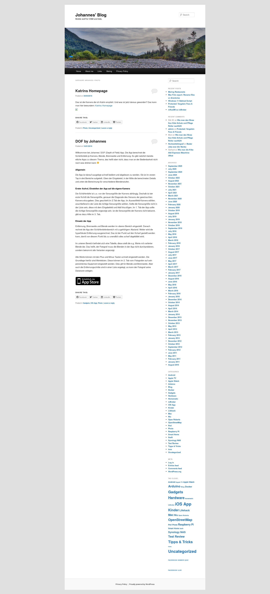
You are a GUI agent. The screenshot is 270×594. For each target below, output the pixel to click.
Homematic (173, 398)
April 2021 (172, 192)
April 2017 (172, 264)
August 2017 (173, 252)
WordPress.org (174, 471)
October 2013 (174, 323)
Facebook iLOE (175, 570)
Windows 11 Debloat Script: (180, 100)
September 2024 (175, 172)
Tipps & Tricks (174, 446)
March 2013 (173, 332)
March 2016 (173, 290)
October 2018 (174, 225)
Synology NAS (174, 440)
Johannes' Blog (90, 15)
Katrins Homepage (91, 90)
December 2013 (174, 317)
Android (171, 375)
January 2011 (174, 361)
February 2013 (174, 335)
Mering (109, 71)
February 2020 (174, 204)
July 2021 (172, 189)
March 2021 (173, 195)
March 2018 (173, 240)
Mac (170, 413)
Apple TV (172, 378)
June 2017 (172, 257)
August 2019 (173, 213)
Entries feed (173, 465)
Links (100, 71)
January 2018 (174, 246)
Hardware (172, 395)
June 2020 (172, 201)
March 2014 (173, 311)
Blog (170, 387)
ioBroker (172, 401)
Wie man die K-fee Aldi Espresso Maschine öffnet (180, 152)
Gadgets (86, 303)
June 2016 (172, 281)
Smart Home (173, 434)
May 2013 (172, 326)
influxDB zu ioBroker (177, 109)
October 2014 (174, 302)
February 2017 (174, 269)
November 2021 (175, 183)
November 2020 (175, 198)
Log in (171, 462)
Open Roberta (174, 419)
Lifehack (172, 410)
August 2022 (173, 180)
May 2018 (172, 234)
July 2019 (172, 216)
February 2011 (174, 358)
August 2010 (173, 364)
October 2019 (174, 210)
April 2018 (172, 237)
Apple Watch (173, 381)
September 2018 (175, 228)
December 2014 (174, 299)
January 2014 (174, 314)
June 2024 (172, 174)
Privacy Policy (122, 71)
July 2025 (172, 169)
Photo (85, 128)
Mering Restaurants (176, 91)
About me (89, 71)
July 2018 (172, 231)
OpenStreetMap (175, 422)
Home (78, 71)
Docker (171, 390)
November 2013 (175, 320)
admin (171, 129)
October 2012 (174, 344)
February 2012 (174, 349)
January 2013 (174, 338)
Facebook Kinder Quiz (178, 560)
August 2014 (173, 305)
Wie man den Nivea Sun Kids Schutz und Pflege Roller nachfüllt (181, 123)
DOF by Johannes (90, 141)
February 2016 (174, 293)
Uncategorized (94, 128)
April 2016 (172, 287)
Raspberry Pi (173, 431)
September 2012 (175, 347)
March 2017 (173, 266)
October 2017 (174, 249)
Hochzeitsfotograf (176, 143)
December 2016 (174, 275)
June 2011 (172, 352)
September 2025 (175, 166)
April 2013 (172, 329)
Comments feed (175, 468)
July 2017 (172, 255)
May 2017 (172, 261)
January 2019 (174, 219)
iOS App (94, 303)
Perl (170, 425)
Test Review (173, 443)
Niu (169, 416)
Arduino (171, 384)
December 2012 (174, 341)
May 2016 (172, 284)
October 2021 (174, 186)
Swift (170, 437)
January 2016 (174, 296)
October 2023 (174, 177)
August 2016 (173, 278)
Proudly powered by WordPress (142, 584)
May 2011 (172, 356)
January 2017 (174, 272)
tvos (170, 449)
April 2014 (172, 308)
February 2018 (174, 243)
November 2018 (175, 222)
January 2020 (174, 207)
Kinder (171, 407)
